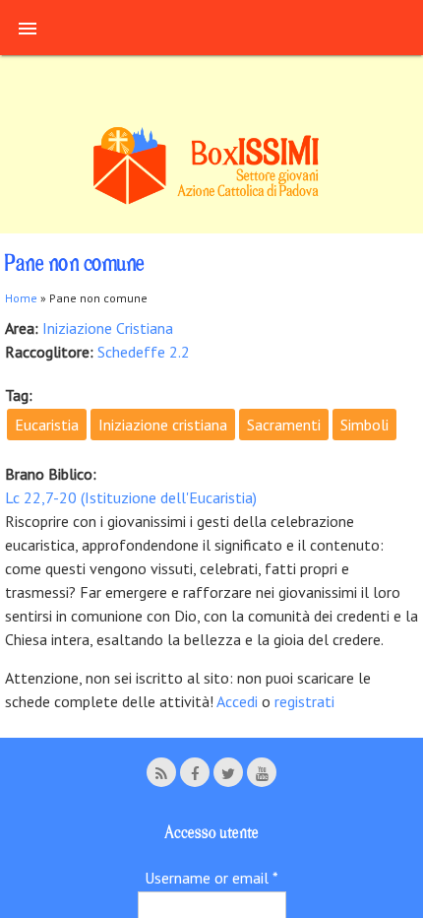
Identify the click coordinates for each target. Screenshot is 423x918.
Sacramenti (284, 424)
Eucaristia (47, 424)
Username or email (211, 877)
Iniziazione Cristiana (107, 328)
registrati (304, 701)
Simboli (364, 424)
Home (21, 298)
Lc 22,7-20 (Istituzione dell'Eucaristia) (131, 497)
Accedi (239, 701)
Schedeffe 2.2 (143, 351)
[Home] (211, 201)
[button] (27, 27)
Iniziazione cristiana (162, 424)
